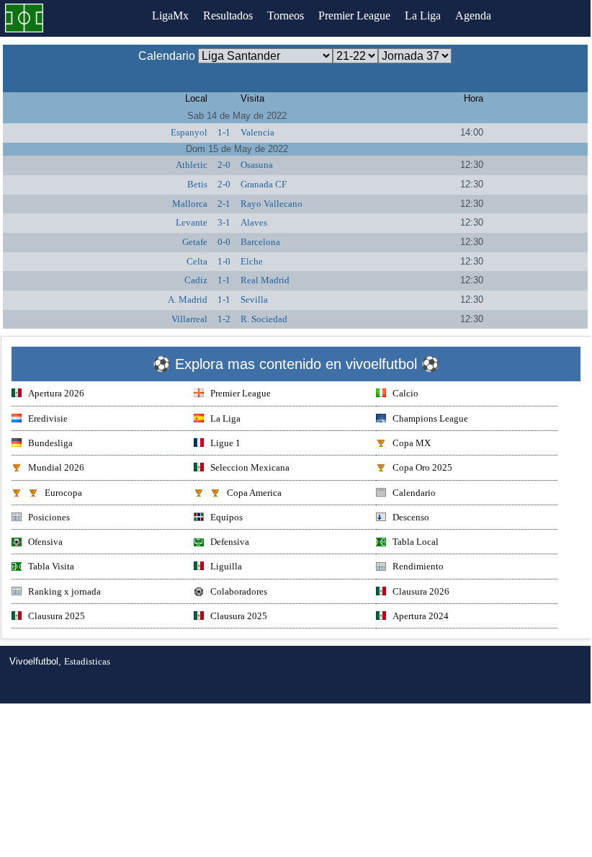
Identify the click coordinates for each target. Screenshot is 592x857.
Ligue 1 (225, 443)
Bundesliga (50, 443)
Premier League (354, 15)
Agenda (473, 15)
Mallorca (189, 203)
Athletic (191, 164)
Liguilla (226, 566)
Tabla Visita (51, 566)
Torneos (285, 15)
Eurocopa (63, 492)
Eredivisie (48, 418)
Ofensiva (45, 541)
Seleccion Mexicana (250, 467)
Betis (197, 184)
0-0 (223, 241)
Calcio (405, 393)
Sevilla (254, 299)
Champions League (430, 418)
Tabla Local (416, 541)
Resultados (228, 15)
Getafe (194, 241)
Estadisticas (87, 661)
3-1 (223, 222)
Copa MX (412, 443)
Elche (252, 261)
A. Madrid (187, 299)
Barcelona (260, 241)
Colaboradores (238, 591)
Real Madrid (265, 280)
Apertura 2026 (56, 393)
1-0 (223, 261)
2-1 (223, 203)
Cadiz (195, 280)
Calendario (414, 492)
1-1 (223, 132)
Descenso (411, 517)
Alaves (254, 222)
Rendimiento (418, 566)
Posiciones (49, 517)
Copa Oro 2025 (422, 467)
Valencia (257, 132)
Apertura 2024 (421, 615)
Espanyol (189, 132)
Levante (191, 222)
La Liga (423, 15)
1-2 (223, 319)
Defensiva (229, 541)
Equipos (226, 517)
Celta (197, 261)
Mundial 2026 (56, 467)
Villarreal (189, 319)
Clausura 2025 (56, 615)
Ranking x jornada (64, 591)
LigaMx (170, 15)
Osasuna (257, 164)
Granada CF (264, 184)
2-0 (223, 164)
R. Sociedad (264, 319)
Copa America (254, 492)
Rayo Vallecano (271, 203)
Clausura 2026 (421, 591)
